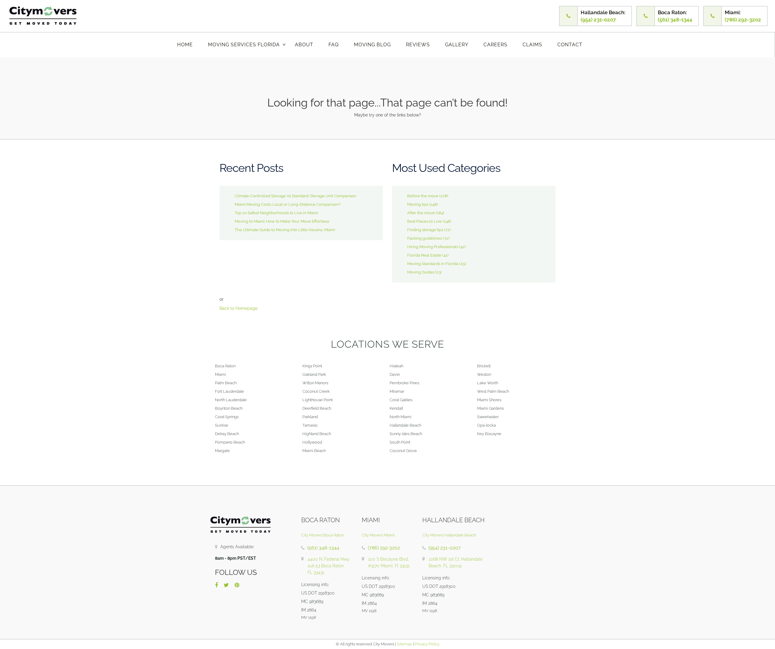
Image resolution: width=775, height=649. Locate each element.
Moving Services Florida (244, 45)
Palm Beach (225, 383)
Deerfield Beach (316, 408)
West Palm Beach (493, 391)
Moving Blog (372, 45)
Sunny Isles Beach (406, 433)
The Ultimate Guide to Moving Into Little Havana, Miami (285, 230)
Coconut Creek (316, 391)
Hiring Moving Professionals (432, 246)
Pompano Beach (230, 442)
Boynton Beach (228, 408)
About (304, 45)
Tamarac (310, 425)
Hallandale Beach (405, 425)
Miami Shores (489, 400)
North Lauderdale (231, 400)
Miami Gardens (490, 408)
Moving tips (417, 204)
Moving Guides (420, 272)
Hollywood (312, 442)
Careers (495, 45)
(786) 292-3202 (384, 548)
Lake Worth (487, 383)
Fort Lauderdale (229, 391)
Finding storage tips (425, 230)
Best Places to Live (424, 221)
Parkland (310, 417)
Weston (484, 374)
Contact (569, 45)
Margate (222, 450)
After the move (421, 213)
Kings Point (312, 366)
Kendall (396, 408)
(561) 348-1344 (323, 548)
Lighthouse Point (317, 400)
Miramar (397, 391)
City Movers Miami (378, 535)
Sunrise (221, 425)
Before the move (422, 196)
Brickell (483, 366)
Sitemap (404, 644)
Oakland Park (314, 374)
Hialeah (396, 366)
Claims (532, 45)
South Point (400, 442)
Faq (333, 45)
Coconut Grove (403, 450)
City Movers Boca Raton (322, 535)
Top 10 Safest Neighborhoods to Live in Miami (276, 213)
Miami (220, 374)
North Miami (400, 417)
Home (185, 45)
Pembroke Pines (404, 383)
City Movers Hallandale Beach (449, 535)
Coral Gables (401, 400)
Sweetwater (488, 417)
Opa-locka (486, 425)
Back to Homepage (238, 308)
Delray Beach (227, 433)
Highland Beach (316, 433)
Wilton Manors (315, 383)
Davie (395, 374)
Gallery (456, 45)
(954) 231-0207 (444, 548)
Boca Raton (225, 366)
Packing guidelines (424, 238)
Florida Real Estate (424, 255)
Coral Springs (227, 417)
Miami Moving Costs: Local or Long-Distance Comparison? (288, 204)
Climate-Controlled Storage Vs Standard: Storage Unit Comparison (295, 196)
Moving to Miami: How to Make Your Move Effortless (282, 221)
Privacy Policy (427, 644)
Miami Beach (314, 450)
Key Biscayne (489, 433)
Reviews (418, 45)
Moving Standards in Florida (432, 263)
